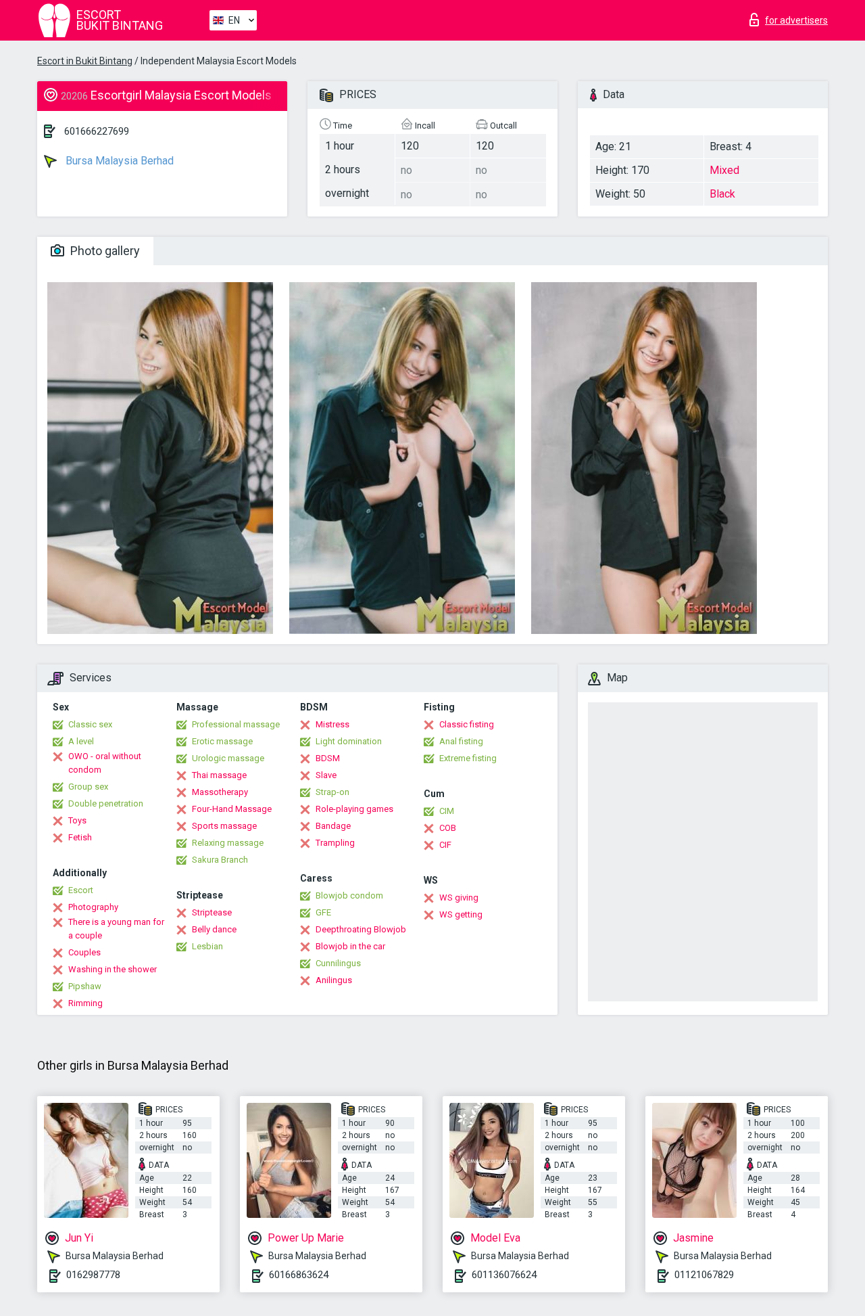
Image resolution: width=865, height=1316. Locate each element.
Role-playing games (354, 809)
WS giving (458, 897)
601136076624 (504, 1275)
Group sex (88, 786)
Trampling (335, 843)
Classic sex (90, 724)
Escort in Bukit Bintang (84, 60)
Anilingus (334, 980)
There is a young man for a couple (116, 928)
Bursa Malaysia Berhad (118, 160)
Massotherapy (220, 792)
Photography (93, 907)
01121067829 (704, 1275)
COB (447, 828)
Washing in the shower (112, 969)
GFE (323, 912)
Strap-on (332, 792)
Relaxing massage (228, 843)
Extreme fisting (468, 758)
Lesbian (207, 946)
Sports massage (224, 826)
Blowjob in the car (350, 946)
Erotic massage (222, 741)
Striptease (212, 912)
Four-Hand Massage (232, 809)
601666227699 (96, 131)
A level (81, 741)
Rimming (85, 1003)
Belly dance (214, 929)
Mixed (724, 170)
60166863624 (298, 1275)
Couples (84, 952)
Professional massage (236, 724)
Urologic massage (228, 758)
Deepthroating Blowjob (361, 929)
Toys (77, 820)
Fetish (80, 837)
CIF (445, 845)
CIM (446, 811)
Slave (326, 775)
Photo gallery (104, 251)
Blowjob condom (349, 895)
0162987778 (93, 1275)
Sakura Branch (220, 860)
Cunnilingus (338, 963)
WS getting (461, 914)
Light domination (349, 741)
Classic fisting (466, 724)
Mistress (332, 724)
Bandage (333, 826)
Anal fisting (461, 741)
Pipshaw (84, 986)
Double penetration (105, 803)
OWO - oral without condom (104, 763)
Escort (80, 890)
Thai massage (219, 775)
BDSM (328, 758)
